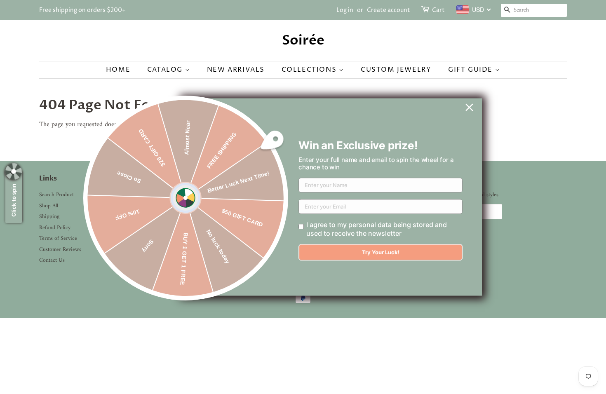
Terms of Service (58, 239)
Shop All (48, 206)
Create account (388, 10)
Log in (344, 10)
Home (118, 69)
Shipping (49, 217)
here (166, 124)
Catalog (166, 69)
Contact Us (52, 260)
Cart (438, 10)
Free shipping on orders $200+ (82, 10)
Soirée (303, 40)
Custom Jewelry (396, 69)
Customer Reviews (60, 250)
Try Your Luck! (380, 252)
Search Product (56, 195)
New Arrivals (236, 69)
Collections (310, 69)
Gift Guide (471, 69)
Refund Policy (54, 228)
